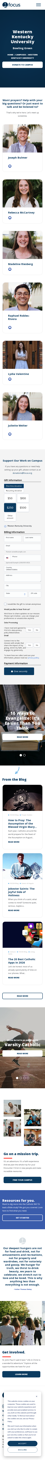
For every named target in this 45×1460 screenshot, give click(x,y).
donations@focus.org (22, 473)
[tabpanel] (22, 725)
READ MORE (22, 737)
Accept (22, 1443)
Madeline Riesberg (20, 264)
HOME (10, 54)
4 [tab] (28, 1078)
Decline (22, 1450)
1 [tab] (21, 755)
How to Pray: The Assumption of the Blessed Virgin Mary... (22, 823)
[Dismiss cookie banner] (36, 1396)
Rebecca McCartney (21, 212)
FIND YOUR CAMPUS (22, 1180)
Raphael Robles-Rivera (19, 317)
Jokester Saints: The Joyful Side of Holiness (21, 892)
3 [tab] (24, 1078)
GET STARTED (22, 1217)
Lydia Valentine (18, 374)
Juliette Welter (17, 425)
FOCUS (13, 5)
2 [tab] (24, 755)
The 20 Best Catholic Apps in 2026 (21, 960)
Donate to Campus (22, 64)
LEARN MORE (21, 1374)
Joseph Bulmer (17, 157)
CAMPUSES (20, 54)
